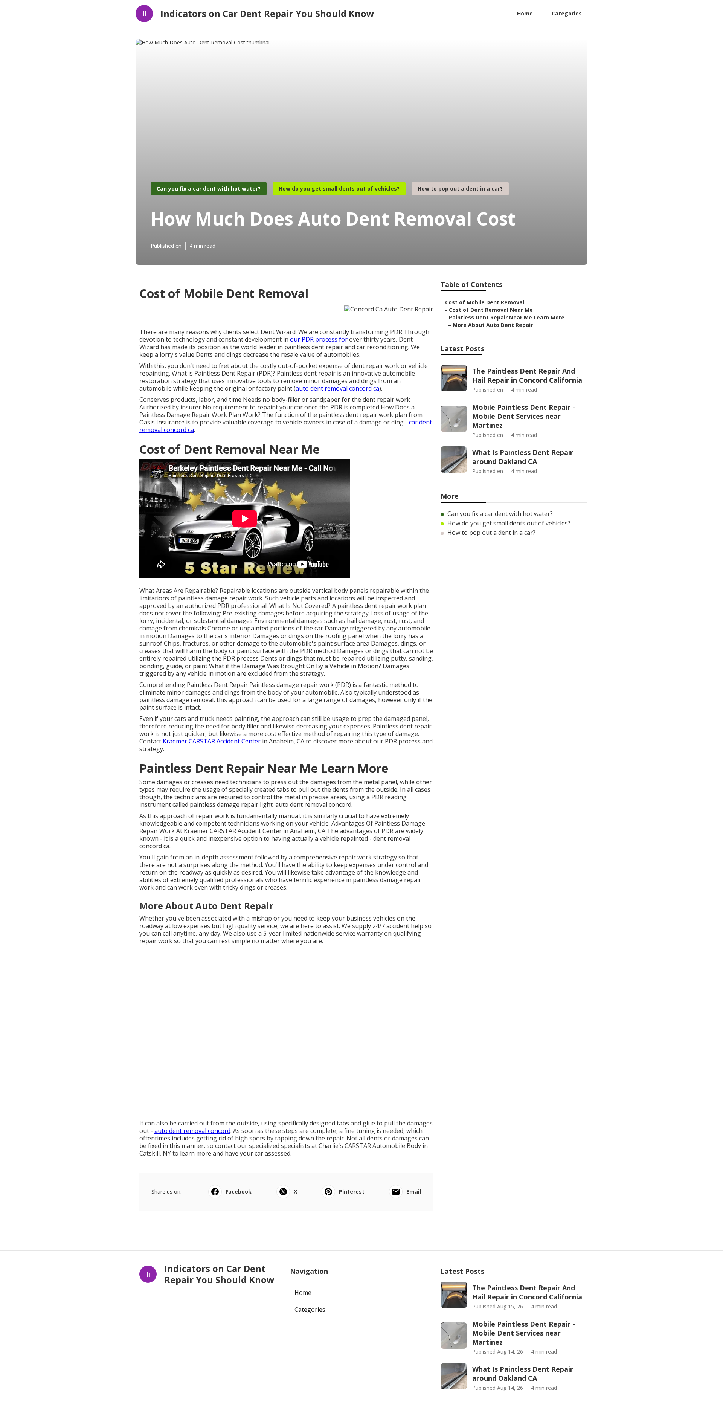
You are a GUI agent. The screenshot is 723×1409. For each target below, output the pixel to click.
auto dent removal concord (192, 1131)
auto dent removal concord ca (337, 388)
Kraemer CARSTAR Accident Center (212, 741)
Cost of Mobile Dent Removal (484, 302)
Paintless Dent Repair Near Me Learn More (506, 317)
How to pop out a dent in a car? (460, 188)
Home (525, 13)
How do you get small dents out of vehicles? (339, 188)
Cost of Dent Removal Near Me (491, 309)
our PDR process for (319, 339)
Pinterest (352, 1191)
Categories (567, 13)
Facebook (239, 1191)
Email (413, 1191)
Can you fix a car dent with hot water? (209, 188)
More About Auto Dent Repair (493, 324)
